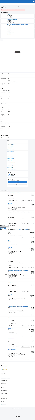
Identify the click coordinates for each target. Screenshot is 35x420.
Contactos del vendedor (4, 376)
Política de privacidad (4, 390)
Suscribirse (2, 228)
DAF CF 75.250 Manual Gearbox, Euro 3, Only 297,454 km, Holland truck (17, 24)
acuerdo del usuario (27, 229)
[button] (33, 1)
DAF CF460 (8, 14)
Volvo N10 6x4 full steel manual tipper (14, 192)
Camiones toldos (9, 160)
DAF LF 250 (8, 29)
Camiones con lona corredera (11, 153)
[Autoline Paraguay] (5, 1)
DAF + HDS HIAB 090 (11, 214)
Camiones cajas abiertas (10, 144)
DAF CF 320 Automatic (11, 349)
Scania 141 (10, 247)
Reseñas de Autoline (4, 393)
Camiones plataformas (10, 158)
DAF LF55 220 (10, 328)
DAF (9, 240)
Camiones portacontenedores (11, 169)
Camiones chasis (9, 147)
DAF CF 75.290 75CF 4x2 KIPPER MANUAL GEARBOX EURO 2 (18, 270)
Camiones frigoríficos (10, 149)
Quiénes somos (3, 373)
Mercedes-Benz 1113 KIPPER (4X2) (12, 19)
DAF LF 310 (10, 294)
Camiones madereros (10, 167)
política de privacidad (18, 229)
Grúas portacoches (10, 156)
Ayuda (2, 374)
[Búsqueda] (34, 4)
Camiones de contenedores (11, 165)
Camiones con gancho (10, 151)
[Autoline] (3, 6)
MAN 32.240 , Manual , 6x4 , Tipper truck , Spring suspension (18, 306)
